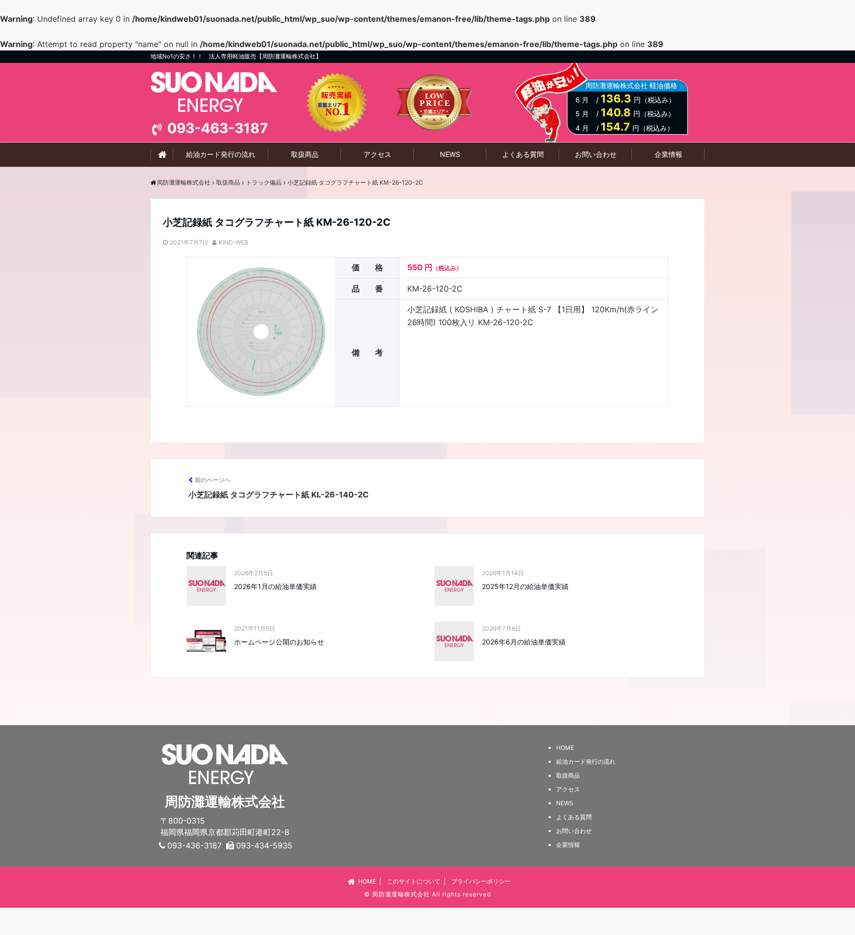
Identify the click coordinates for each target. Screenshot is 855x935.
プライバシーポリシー (481, 881)
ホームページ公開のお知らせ (279, 642)
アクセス (377, 154)
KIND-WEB (233, 242)
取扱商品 (305, 154)
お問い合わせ (596, 154)
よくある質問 (523, 154)
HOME (367, 881)
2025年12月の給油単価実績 (525, 586)
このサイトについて (413, 881)
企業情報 (668, 154)
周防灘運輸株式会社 (401, 894)
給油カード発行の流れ (220, 154)
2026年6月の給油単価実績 (524, 642)
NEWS (450, 154)
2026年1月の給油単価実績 (275, 586)
